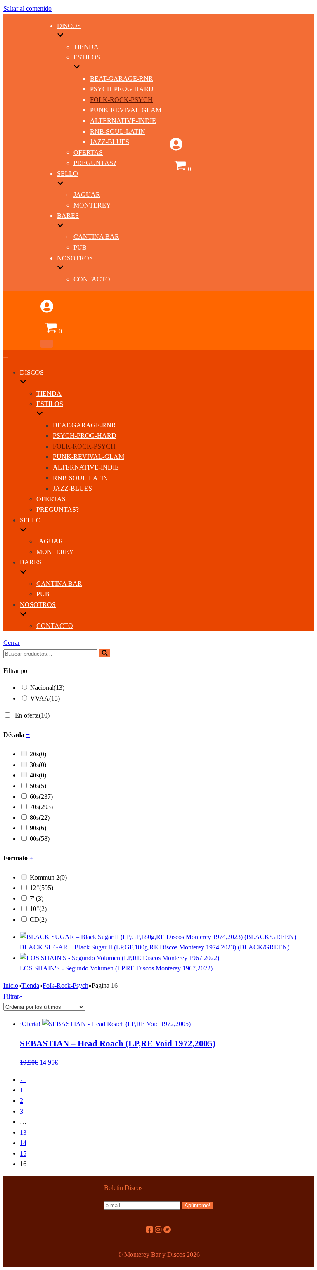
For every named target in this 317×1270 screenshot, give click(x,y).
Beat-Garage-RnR (121, 78)
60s (41, 796)
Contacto (91, 279)
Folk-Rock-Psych (121, 99)
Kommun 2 (48, 877)
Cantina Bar (96, 236)
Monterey (92, 205)
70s (41, 806)
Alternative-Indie (123, 120)
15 (23, 1153)
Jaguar (86, 194)
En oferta (32, 715)
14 (23, 1142)
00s (40, 838)
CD (38, 919)
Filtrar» (12, 996)
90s (38, 827)
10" (38, 908)
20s (38, 754)
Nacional (47, 687)
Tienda (86, 46)
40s (38, 775)
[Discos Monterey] (21, 172)
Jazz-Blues (109, 141)
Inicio (10, 985)
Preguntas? (94, 162)
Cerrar (11, 642)
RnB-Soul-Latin (117, 131)
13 (23, 1132)
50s (38, 785)
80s (40, 817)
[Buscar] (104, 653)
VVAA (45, 698)
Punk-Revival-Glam (125, 109)
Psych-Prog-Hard (122, 88)
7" (36, 898)
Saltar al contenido (27, 8)
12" (41, 887)
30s (38, 764)
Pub (80, 247)
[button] (105, 653)
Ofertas (88, 152)
